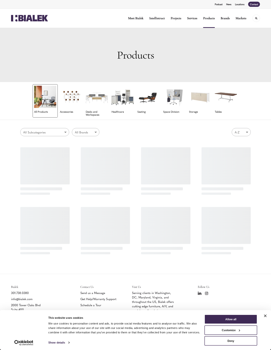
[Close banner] (265, 316)
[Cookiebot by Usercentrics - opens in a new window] (24, 343)
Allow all (230, 319)
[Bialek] (29, 18)
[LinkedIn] (199, 293)
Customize (229, 330)
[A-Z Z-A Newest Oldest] (241, 132)
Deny (230, 340)
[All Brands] (85, 132)
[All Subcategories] (44, 132)
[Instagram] (206, 293)
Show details (56, 342)
